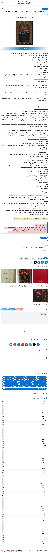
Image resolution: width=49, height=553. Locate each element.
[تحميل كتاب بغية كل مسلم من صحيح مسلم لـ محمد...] (8, 276)
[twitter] (34, 344)
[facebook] (38, 344)
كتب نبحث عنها (27, 258)
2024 (44, 445)
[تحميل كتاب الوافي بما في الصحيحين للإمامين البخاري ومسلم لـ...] (40, 295)
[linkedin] (10, 344)
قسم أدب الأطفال (19, 379)
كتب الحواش (18, 386)
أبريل (43, 412)
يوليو (43, 406)
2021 (44, 523)
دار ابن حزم (33, 258)
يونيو (43, 408)
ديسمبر (42, 422)
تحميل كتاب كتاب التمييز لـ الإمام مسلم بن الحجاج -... (36, 243)
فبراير (43, 416)
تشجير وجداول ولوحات (30, 379)
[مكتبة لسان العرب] (24, 2)
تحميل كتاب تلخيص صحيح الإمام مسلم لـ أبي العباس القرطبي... (33, 247)
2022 (44, 495)
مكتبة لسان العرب (32, 551)
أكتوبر (43, 451)
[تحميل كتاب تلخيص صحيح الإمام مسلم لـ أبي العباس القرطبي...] (24, 276)
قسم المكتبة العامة (29, 386)
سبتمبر (42, 426)
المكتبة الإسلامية (8, 377)
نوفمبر (43, 424)
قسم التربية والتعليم (10, 382)
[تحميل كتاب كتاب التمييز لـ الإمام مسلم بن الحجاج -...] (40, 276)
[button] (42, 262)
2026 (44, 401)
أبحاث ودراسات (41, 377)
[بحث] (2, 3)
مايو (43, 410)
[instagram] (14, 344)
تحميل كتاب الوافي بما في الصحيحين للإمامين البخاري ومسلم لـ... (40, 305)
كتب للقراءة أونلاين (8, 386)
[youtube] (22, 344)
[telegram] (30, 344)
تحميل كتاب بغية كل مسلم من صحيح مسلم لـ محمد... (35, 252)
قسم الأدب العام (8, 379)
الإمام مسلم (45, 9)
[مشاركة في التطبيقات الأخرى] (31, 262)
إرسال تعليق (43, 314)
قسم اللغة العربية (41, 386)
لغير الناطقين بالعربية (24, 388)
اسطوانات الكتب (31, 377)
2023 (44, 472)
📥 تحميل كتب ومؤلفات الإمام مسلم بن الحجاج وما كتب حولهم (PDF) (31, 219)
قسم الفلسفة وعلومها (10, 384)
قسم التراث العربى (24, 382)
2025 (44, 420)
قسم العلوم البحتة (25, 384)
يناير (43, 418)
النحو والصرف (42, 379)
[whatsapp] (18, 344)
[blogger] (2, 551)
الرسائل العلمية (20, 377)
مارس (43, 414)
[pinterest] (26, 344)
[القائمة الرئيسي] (47, 3)
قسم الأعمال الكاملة (39, 382)
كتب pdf (21, 258)
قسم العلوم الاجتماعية (39, 384)
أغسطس (42, 403)
